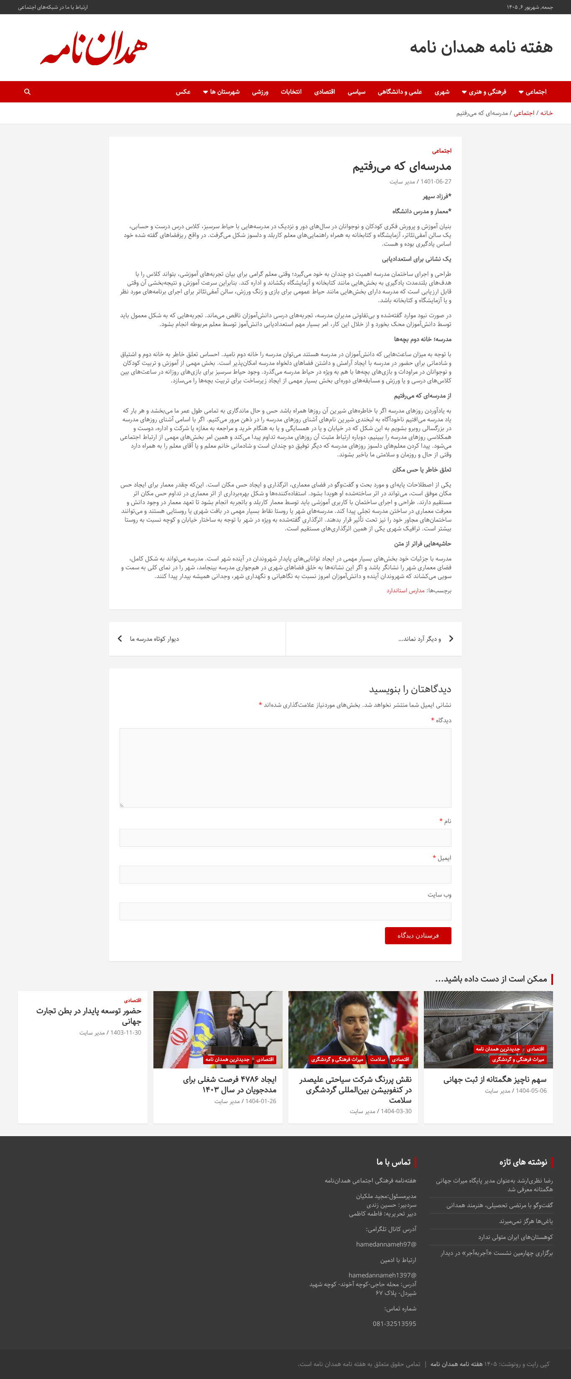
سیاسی (356, 92)
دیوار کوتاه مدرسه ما (154, 639)
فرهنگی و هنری (487, 92)
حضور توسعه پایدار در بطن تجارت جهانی (88, 1016)
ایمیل (442, 858)
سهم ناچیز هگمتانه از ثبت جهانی (495, 1079)
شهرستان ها (225, 92)
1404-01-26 (260, 1101)
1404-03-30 (396, 1111)
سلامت (377, 1059)
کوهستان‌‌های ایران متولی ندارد (515, 1237)
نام (445, 821)
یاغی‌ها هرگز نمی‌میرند (526, 1221)
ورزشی (260, 92)
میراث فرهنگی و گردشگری (518, 1059)
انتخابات (291, 92)
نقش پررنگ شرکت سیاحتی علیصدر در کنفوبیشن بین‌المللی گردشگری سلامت (355, 1089)
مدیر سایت (402, 181)
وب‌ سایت (439, 894)
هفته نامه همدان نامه (481, 47)
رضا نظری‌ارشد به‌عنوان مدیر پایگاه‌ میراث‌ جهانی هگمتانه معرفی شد (494, 1185)
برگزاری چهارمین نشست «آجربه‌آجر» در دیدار (497, 1253)
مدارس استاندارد (406, 591)
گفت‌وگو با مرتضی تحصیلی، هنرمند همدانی (499, 1205)
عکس (183, 92)
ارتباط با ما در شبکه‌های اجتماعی (53, 7)
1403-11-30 (125, 1032)
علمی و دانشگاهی (400, 92)
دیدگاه (441, 720)
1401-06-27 (436, 181)
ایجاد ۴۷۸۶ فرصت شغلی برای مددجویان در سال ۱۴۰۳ (229, 1084)
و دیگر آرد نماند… (419, 639)
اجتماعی (536, 92)
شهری (442, 92)
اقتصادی (324, 92)
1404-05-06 (531, 1091)
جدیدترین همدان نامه (498, 1049)
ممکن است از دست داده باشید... (491, 979)
